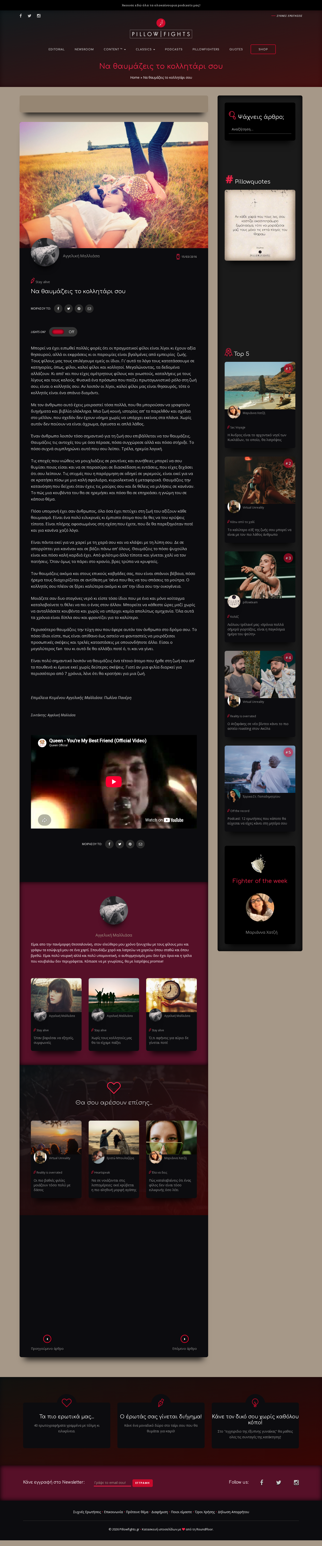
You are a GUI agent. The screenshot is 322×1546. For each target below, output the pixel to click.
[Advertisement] (114, 1276)
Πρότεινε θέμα (137, 1512)
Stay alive (43, 282)
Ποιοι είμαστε (181, 1512)
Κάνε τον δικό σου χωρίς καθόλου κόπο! (255, 1419)
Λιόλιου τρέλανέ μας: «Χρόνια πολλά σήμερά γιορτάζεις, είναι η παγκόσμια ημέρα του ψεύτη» (256, 629)
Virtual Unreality (59, 1158)
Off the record (239, 811)
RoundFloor (204, 1529)
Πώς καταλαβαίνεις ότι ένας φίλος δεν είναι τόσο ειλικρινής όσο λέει (170, 1185)
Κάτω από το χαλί (242, 522)
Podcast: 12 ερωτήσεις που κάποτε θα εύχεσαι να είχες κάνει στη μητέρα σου (257, 820)
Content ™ (114, 49)
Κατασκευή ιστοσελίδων (159, 1529)
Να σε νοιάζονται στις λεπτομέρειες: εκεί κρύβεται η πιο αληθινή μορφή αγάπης (113, 1185)
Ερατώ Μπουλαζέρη (120, 1158)
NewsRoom (84, 49)
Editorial (57, 49)
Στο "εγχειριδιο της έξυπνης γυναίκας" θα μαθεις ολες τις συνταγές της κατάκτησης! (255, 1434)
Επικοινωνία (113, 1512)
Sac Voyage (237, 427)
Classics (144, 49)
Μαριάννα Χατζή (175, 1158)
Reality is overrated (49, 1172)
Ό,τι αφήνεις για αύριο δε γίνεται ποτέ (169, 1040)
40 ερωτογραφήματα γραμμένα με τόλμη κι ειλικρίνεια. (66, 1428)
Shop (263, 49)
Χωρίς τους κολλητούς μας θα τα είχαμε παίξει (111, 1040)
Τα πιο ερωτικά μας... (66, 1417)
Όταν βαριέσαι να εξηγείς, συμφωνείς (54, 1040)
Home (135, 77)
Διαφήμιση (159, 1512)
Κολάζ (234, 617)
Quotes (236, 49)
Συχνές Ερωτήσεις (87, 1512)
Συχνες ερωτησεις (289, 15)
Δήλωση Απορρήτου (233, 1512)
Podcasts (174, 49)
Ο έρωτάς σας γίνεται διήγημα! (161, 1417)
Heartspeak (102, 1172)
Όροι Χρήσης (205, 1512)
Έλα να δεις (159, 1172)
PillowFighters (206, 49)
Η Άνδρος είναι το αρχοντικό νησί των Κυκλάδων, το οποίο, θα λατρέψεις (256, 437)
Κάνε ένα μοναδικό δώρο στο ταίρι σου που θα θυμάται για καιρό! (161, 1428)
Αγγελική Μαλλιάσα (81, 256)
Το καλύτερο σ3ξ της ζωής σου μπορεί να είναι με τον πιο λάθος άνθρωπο (259, 532)
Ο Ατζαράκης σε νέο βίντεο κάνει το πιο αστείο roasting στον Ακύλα (258, 726)
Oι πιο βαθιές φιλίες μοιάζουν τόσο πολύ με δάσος (52, 1185)
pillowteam (250, 602)
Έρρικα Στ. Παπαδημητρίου (261, 797)
